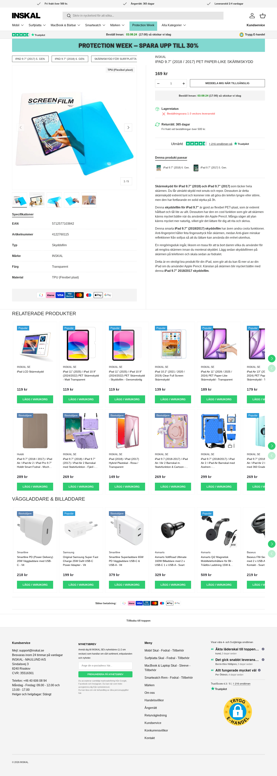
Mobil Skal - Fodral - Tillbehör (164, 650)
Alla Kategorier (172, 25)
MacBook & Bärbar (63, 25)
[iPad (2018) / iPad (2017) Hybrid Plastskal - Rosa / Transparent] (127, 431)
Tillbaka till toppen (138, 620)
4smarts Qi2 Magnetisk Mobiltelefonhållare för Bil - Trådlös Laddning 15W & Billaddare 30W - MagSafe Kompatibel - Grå (217, 564)
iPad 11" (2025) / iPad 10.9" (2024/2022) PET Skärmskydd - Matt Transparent (81, 375)
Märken (115, 25)
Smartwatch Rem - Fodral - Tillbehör (169, 677)
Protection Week (143, 25)
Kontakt (150, 738)
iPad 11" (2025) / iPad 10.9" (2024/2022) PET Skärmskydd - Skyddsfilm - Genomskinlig (127, 375)
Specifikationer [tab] (23, 214)
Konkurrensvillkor (156, 730)
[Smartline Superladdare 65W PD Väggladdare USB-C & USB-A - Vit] (127, 529)
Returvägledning (156, 715)
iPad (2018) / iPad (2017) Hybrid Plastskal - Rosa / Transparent (124, 462)
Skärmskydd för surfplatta (115, 58)
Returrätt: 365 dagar (175, 124)
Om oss (150, 692)
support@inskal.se (31, 650)
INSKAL (160, 56)
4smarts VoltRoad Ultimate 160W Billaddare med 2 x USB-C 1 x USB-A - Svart (171, 560)
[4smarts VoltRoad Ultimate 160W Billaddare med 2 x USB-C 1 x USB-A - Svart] (173, 529)
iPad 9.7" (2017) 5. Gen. (30, 58)
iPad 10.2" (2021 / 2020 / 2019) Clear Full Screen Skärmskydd (170, 375)
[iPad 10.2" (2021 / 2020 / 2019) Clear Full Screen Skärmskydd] (173, 344)
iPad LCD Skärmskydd (30, 371)
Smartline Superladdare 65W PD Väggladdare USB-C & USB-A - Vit (126, 560)
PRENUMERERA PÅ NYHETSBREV (105, 674)
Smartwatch (93, 25)
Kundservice (256, 25)
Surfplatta (35, 25)
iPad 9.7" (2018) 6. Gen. (70, 58)
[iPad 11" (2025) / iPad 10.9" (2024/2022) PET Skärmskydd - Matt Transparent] (81, 344)
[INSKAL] (26, 15)
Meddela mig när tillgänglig (227, 83)
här (79, 693)
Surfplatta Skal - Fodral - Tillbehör (167, 658)
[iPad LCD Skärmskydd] (35, 344)
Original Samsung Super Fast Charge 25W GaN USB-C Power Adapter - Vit (80, 560)
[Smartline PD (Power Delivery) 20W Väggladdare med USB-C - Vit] (35, 529)
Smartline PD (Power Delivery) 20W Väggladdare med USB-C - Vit (35, 560)
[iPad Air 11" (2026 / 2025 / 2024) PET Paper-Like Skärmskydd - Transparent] (219, 344)
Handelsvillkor (154, 700)
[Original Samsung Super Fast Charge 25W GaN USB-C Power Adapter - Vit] (81, 529)
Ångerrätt (151, 707)
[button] (263, 16)
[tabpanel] (74, 250)
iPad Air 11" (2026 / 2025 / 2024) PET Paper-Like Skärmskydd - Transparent (217, 375)
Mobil (15, 25)
